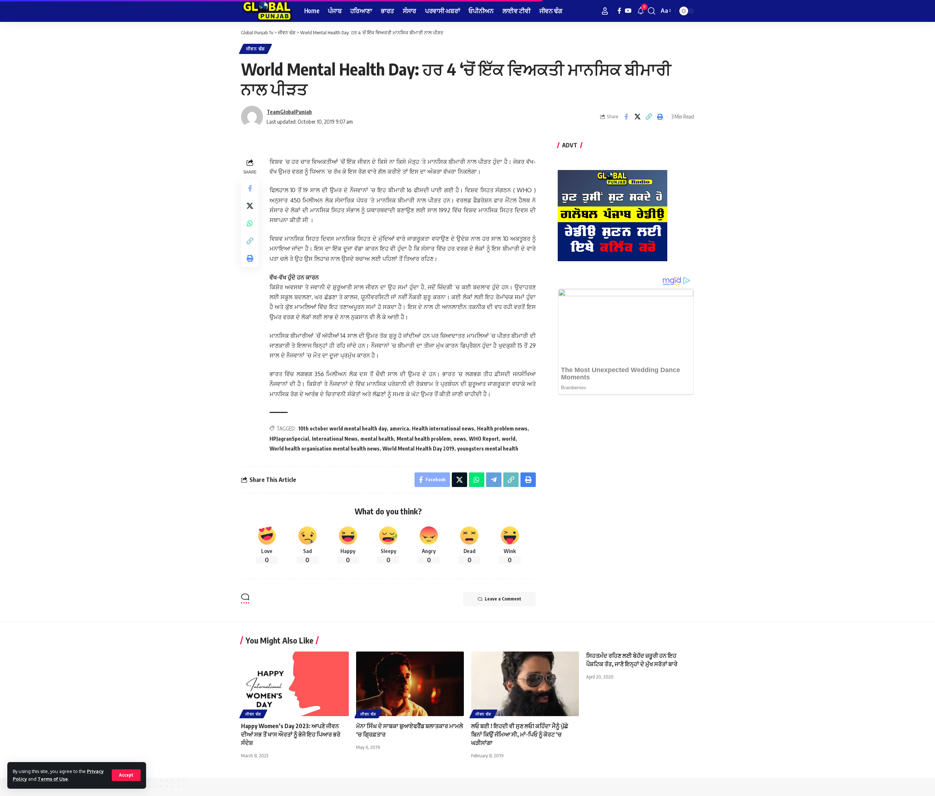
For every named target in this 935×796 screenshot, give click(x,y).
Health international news (443, 428)
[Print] (660, 117)
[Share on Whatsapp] (250, 223)
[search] (651, 11)
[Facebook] (619, 11)
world (508, 439)
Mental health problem (424, 439)
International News (335, 439)
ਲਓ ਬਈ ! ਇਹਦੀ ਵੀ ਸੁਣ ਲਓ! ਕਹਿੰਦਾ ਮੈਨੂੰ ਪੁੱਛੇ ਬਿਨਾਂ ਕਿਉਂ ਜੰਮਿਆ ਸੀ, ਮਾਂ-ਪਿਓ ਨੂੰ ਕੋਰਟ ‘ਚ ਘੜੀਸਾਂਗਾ (519, 734)
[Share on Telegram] (493, 479)
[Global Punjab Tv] (267, 11)
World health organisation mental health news (324, 448)
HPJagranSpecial (289, 439)
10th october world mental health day (342, 428)
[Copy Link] (649, 117)
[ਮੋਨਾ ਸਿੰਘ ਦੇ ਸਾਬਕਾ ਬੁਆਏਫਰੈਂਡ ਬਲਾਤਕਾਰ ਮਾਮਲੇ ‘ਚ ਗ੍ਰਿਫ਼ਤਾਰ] (410, 684)
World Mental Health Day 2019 (418, 448)
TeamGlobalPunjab (289, 111)
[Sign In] (604, 11)
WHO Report (484, 439)
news (460, 439)
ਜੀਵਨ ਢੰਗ (255, 48)
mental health (377, 439)
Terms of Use (53, 779)
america (399, 428)
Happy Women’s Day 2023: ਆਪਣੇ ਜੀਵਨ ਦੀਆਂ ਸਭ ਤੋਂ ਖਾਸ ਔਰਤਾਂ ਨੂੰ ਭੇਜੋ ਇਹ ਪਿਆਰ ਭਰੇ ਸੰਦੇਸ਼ (290, 734)
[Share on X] (637, 117)
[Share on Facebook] (626, 117)
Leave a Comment (503, 599)
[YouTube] (628, 11)
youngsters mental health (487, 448)
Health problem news (502, 428)
